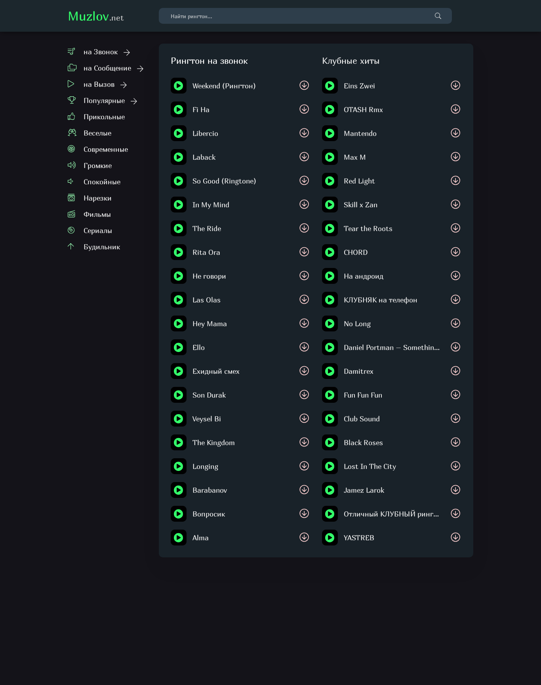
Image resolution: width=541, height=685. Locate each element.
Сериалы (98, 230)
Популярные (104, 100)
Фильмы (97, 214)
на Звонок (101, 52)
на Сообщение (107, 68)
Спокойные (102, 182)
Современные (106, 149)
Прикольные (104, 117)
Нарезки (98, 198)
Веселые (97, 133)
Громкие (98, 165)
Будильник (102, 247)
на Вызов (99, 84)
